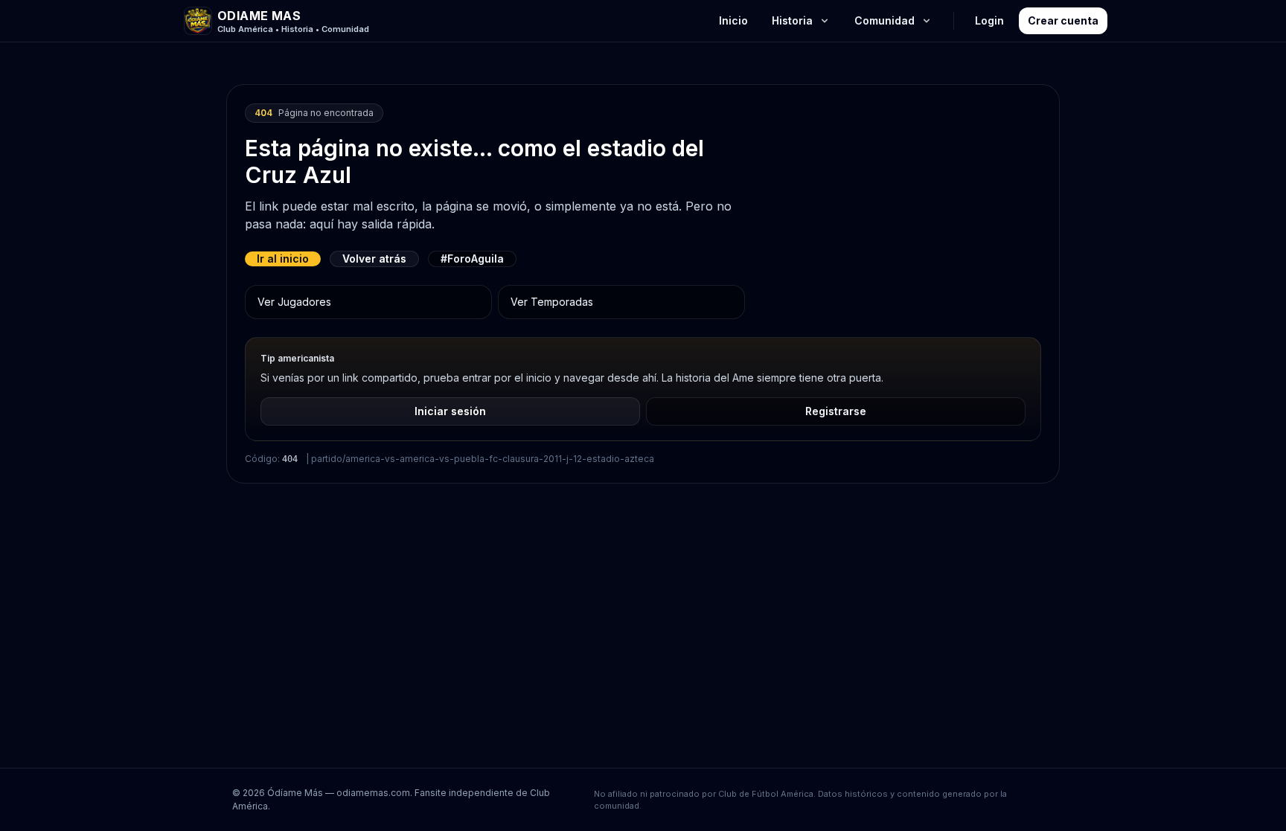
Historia (792, 20)
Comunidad (884, 20)
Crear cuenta (1063, 20)
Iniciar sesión (450, 411)
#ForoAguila (472, 258)
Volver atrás (374, 258)
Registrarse (835, 411)
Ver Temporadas (552, 301)
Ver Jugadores (294, 301)
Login (989, 20)
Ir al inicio (283, 258)
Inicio (733, 20)
